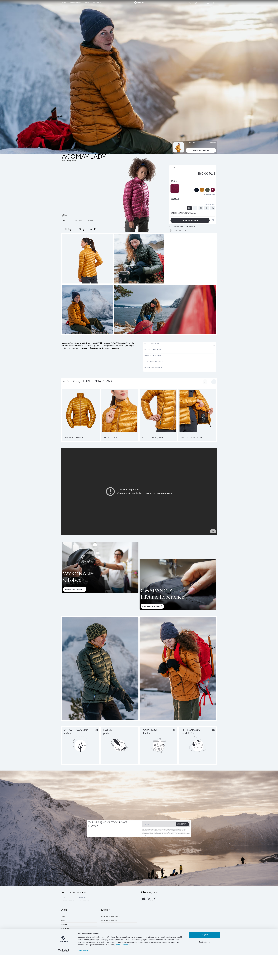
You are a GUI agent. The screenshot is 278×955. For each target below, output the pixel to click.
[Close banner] (225, 932)
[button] (205, 381)
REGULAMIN (65, 928)
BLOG (63, 920)
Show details (83, 951)
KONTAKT (64, 924)
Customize (203, 942)
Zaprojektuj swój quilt (109, 920)
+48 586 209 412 (84, 900)
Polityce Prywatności (179, 832)
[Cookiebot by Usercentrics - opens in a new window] (63, 950)
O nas (63, 916)
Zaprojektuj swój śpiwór (110, 916)
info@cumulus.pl (67, 900)
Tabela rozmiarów (210, 204)
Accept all (204, 935)
